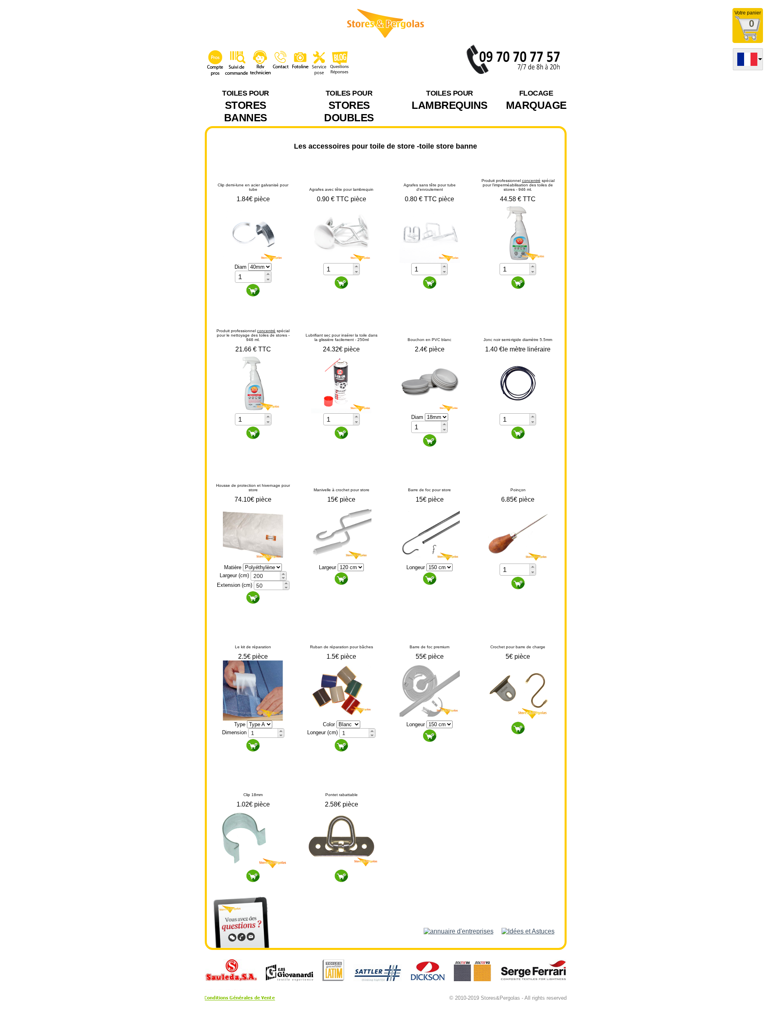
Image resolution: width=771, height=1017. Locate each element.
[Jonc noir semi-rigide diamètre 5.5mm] (518, 382)
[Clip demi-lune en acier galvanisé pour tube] (253, 232)
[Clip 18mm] (253, 837)
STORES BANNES (245, 106)
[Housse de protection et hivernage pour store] (253, 532)
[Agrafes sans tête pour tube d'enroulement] (430, 232)
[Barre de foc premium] (430, 690)
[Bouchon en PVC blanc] (430, 382)
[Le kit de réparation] (253, 690)
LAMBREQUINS (449, 100)
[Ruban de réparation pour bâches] (341, 690)
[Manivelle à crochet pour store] (341, 532)
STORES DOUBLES (349, 106)
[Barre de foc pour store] (430, 532)
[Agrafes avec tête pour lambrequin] (341, 232)
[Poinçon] (518, 532)
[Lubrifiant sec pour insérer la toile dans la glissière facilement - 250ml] (341, 382)
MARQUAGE (536, 100)
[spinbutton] (250, 277)
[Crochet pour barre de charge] (518, 690)
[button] (268, 274)
